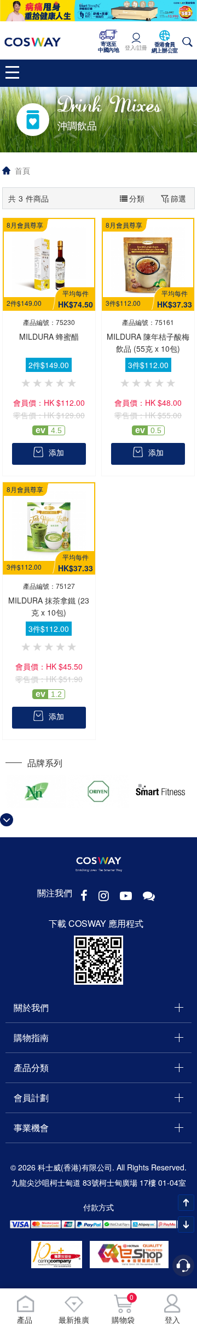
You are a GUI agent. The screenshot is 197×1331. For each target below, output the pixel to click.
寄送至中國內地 (108, 47)
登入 (172, 1319)
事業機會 (31, 1127)
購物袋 (123, 1309)
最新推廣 (74, 1319)
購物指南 (31, 1037)
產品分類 (31, 1067)
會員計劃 (31, 1097)
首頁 (22, 170)
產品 (24, 1319)
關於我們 (31, 1007)
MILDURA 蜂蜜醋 (49, 336)
